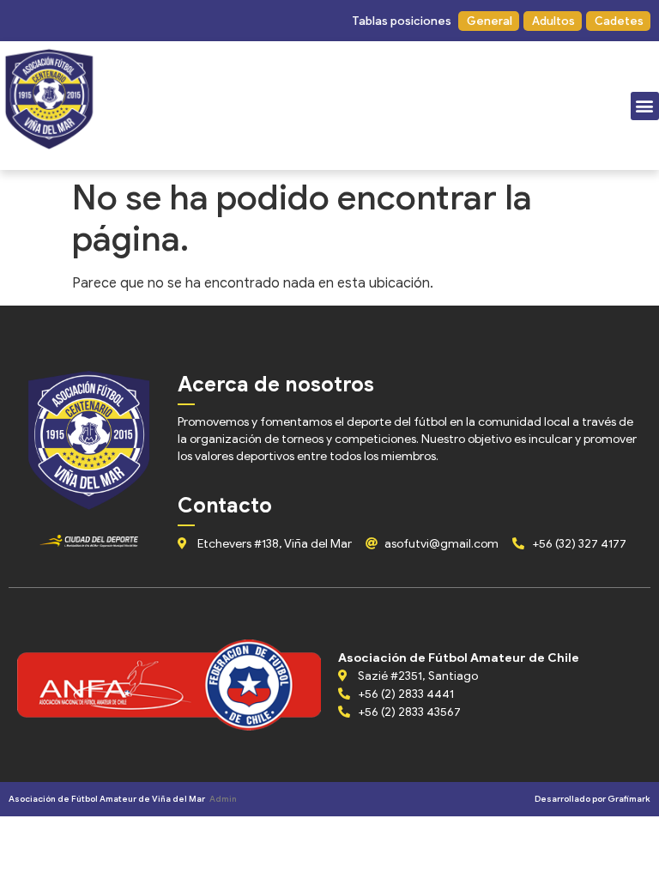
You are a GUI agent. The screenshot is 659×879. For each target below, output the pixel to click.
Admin (223, 798)
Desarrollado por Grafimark (592, 798)
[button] (400, 21)
